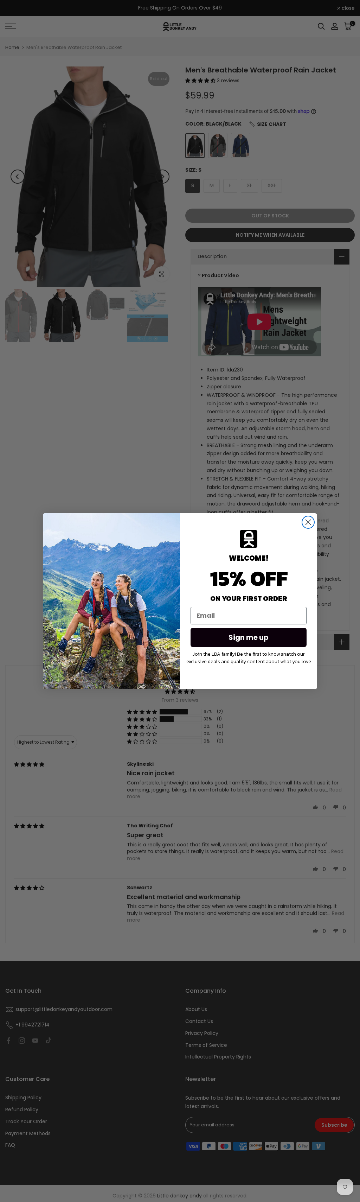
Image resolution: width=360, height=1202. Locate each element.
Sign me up (249, 637)
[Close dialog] (308, 522)
